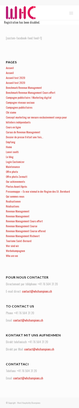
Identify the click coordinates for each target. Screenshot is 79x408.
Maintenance (13, 167)
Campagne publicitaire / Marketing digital (28, 97)
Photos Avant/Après (16, 186)
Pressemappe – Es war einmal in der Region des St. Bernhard (38, 191)
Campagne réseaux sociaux (20, 102)
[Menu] (71, 12)
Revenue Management (17, 211)
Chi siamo (11, 112)
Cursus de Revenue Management (23, 132)
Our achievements (15, 181)
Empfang (10, 142)
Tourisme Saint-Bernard (18, 241)
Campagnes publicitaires (19, 107)
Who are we (12, 256)
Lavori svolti (12, 152)
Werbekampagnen (15, 251)
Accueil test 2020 (15, 78)
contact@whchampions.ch (37, 291)
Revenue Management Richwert (23, 236)
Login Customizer (15, 162)
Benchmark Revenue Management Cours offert (30, 92)
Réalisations (12, 206)
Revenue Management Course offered (26, 231)
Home (9, 147)
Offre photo (12, 172)
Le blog (9, 157)
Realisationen (13, 201)
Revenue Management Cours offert (24, 221)
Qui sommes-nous (15, 196)
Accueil (10, 68)
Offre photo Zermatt (16, 177)
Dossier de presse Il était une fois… (24, 137)
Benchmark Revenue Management (24, 88)
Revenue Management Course (21, 226)
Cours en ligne (13, 127)
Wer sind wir (12, 246)
